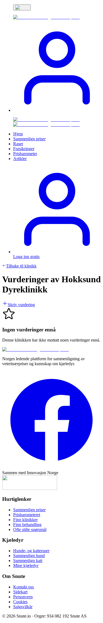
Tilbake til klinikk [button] (21, 266)
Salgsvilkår (22, 606)
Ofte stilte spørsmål (29, 529)
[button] (57, 110)
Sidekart (20, 592)
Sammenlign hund (29, 555)
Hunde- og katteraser (31, 550)
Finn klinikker (25, 519)
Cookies (20, 601)
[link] (46, 17)
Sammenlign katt (27, 560)
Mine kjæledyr (25, 565)
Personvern (23, 596)
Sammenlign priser (29, 509)
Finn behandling (27, 524)
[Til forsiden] (35, 349)
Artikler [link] (20, 158)
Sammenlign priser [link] (29, 138)
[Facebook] (51, 467)
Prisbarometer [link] (25, 153)
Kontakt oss (23, 587)
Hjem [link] (18, 134)
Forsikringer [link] (23, 148)
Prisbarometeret (26, 514)
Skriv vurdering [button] (21, 304)
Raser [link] (18, 143)
